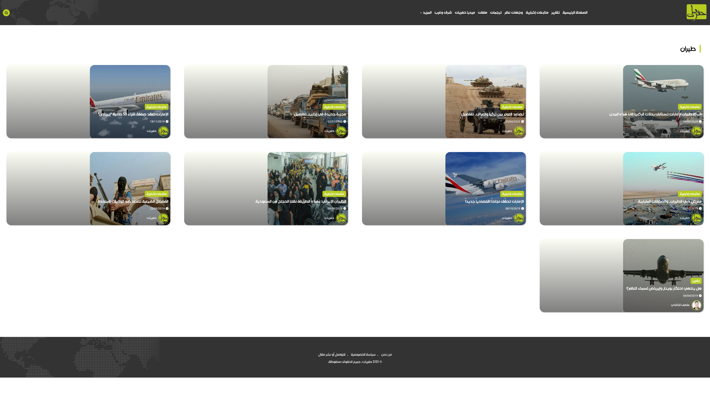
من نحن (386, 354)
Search (6, 12)
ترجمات (496, 12)
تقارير (555, 12)
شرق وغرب (443, 12)
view (700, 68)
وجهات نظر (514, 12)
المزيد (427, 12)
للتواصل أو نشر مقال (331, 354)
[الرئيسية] (696, 13)
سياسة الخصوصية (363, 354)
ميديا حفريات (465, 12)
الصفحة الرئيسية (575, 12)
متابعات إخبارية (537, 12)
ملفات (482, 12)
